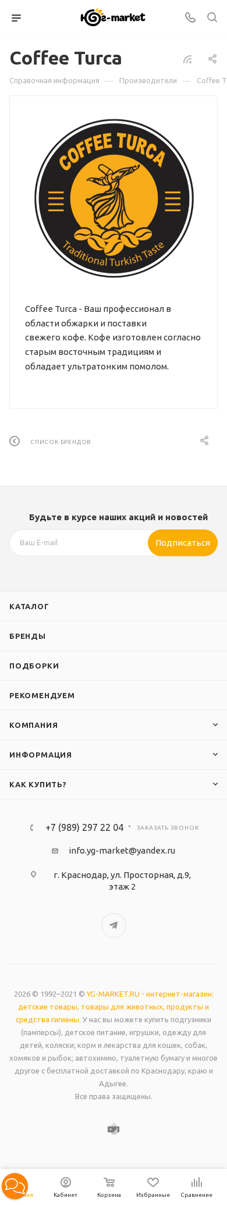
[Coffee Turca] (114, 198)
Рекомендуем (42, 695)
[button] (15, 1186)
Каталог (29, 606)
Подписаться (182, 543)
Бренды (27, 636)
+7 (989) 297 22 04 (84, 827)
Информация (40, 755)
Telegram (113, 925)
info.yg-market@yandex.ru (122, 850)
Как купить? (38, 784)
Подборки (34, 666)
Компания (33, 725)
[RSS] (187, 59)
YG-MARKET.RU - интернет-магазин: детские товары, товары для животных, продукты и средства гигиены (115, 1006)
